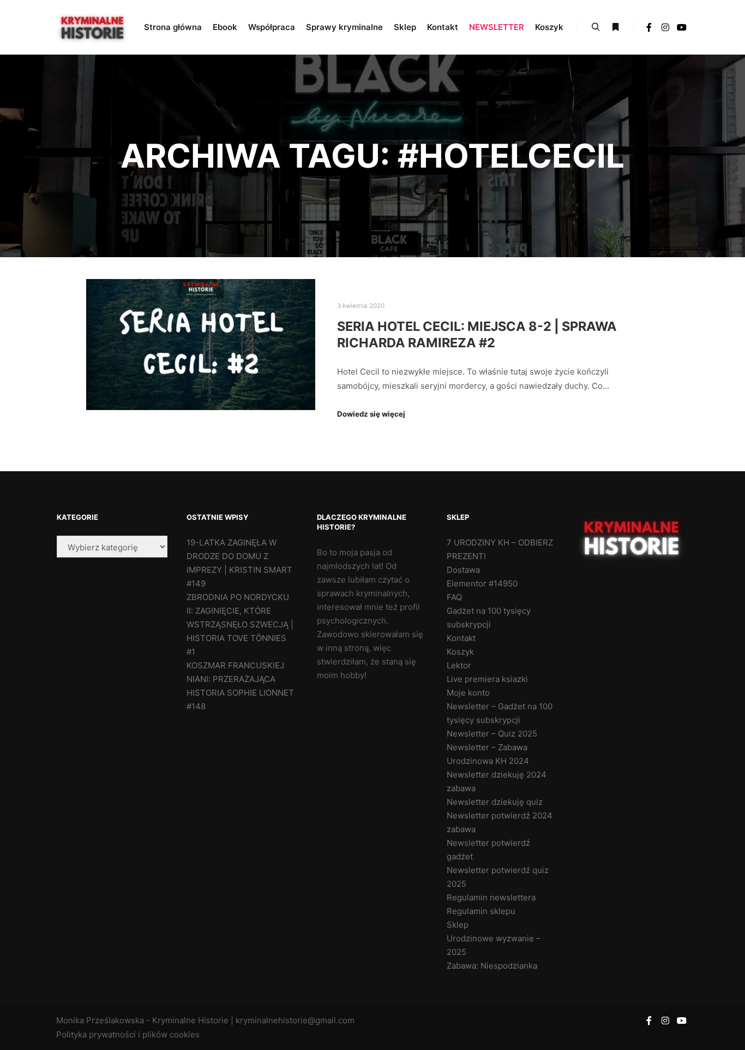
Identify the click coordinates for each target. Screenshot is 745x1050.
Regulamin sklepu (481, 911)
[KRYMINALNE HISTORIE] (93, 27)
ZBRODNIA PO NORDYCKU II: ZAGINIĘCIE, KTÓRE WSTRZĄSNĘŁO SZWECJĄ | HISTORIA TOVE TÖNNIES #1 (240, 624)
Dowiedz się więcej (371, 414)
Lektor (459, 665)
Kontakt (461, 638)
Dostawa (463, 570)
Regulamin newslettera (491, 897)
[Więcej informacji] (615, 27)
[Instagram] (665, 27)
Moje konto (468, 692)
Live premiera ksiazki (487, 679)
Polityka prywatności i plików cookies (128, 1034)
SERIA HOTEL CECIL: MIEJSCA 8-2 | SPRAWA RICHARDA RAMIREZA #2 (477, 334)
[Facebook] (649, 27)
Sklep (457, 925)
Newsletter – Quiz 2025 (492, 733)
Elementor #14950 (482, 583)
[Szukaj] (595, 27)
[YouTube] (682, 27)
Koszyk (460, 651)
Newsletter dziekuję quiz (495, 802)
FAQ (454, 597)
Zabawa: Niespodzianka (492, 965)
